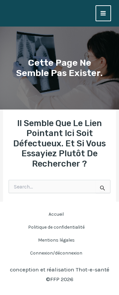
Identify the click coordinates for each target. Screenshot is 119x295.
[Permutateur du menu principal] (103, 13)
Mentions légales (56, 240)
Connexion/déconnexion (56, 253)
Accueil (56, 214)
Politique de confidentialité (56, 227)
